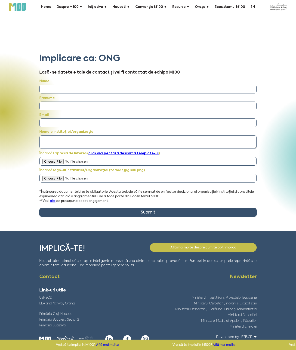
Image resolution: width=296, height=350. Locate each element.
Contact (49, 277)
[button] (69, 7)
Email (44, 115)
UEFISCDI (46, 297)
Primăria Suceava (52, 325)
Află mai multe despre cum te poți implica (203, 247)
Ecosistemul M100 (230, 7)
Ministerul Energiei (243, 326)
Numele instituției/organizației (66, 131)
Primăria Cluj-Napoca (56, 314)
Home (46, 7)
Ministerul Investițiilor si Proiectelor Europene (224, 297)
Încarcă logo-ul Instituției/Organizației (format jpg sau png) (92, 170)
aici (53, 201)
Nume (44, 81)
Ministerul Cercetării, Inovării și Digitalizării (225, 303)
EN (252, 7)
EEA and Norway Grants (57, 303)
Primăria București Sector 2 (59, 319)
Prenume (47, 98)
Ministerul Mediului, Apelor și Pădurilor (229, 320)
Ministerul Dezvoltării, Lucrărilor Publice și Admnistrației (216, 309)
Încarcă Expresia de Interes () (99, 153)
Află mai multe (99, 345)
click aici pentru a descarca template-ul (123, 153)
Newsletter (243, 277)
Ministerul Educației (242, 315)
